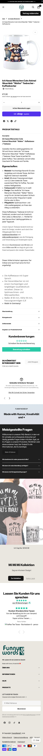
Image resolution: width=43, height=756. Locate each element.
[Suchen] (33, 7)
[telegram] (11, 121)
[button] (10, 7)
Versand (37, 737)
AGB (31, 737)
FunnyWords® (16, 733)
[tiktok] (14, 722)
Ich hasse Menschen (14, 18)
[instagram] (9, 722)
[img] (21, 600)
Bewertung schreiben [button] (21, 349)
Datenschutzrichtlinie (8, 716)
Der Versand (14, 96)
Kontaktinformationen (9, 742)
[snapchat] (19, 722)
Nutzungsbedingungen (29, 715)
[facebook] (4, 121)
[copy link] (15, 121)
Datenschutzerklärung (21, 737)
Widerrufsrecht (7, 737)
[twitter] (8, 121)
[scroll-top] (39, 752)
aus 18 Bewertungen (20, 603)
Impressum (21, 742)
